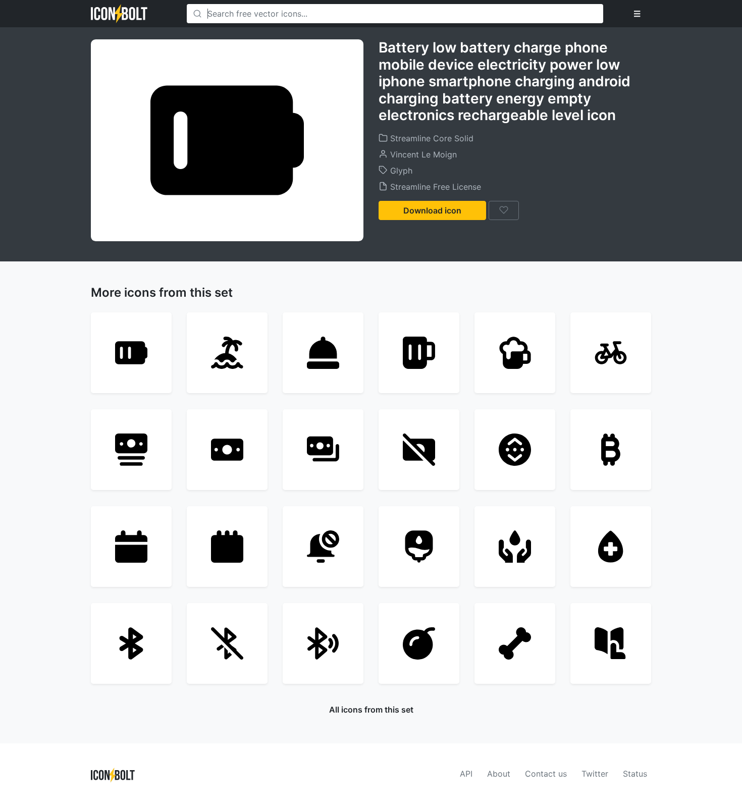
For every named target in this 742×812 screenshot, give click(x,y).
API (466, 774)
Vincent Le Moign (422, 154)
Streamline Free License (434, 187)
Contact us (546, 774)
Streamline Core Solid (430, 138)
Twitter (594, 774)
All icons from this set (371, 710)
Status (635, 774)
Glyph (400, 171)
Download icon (432, 210)
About (498, 774)
